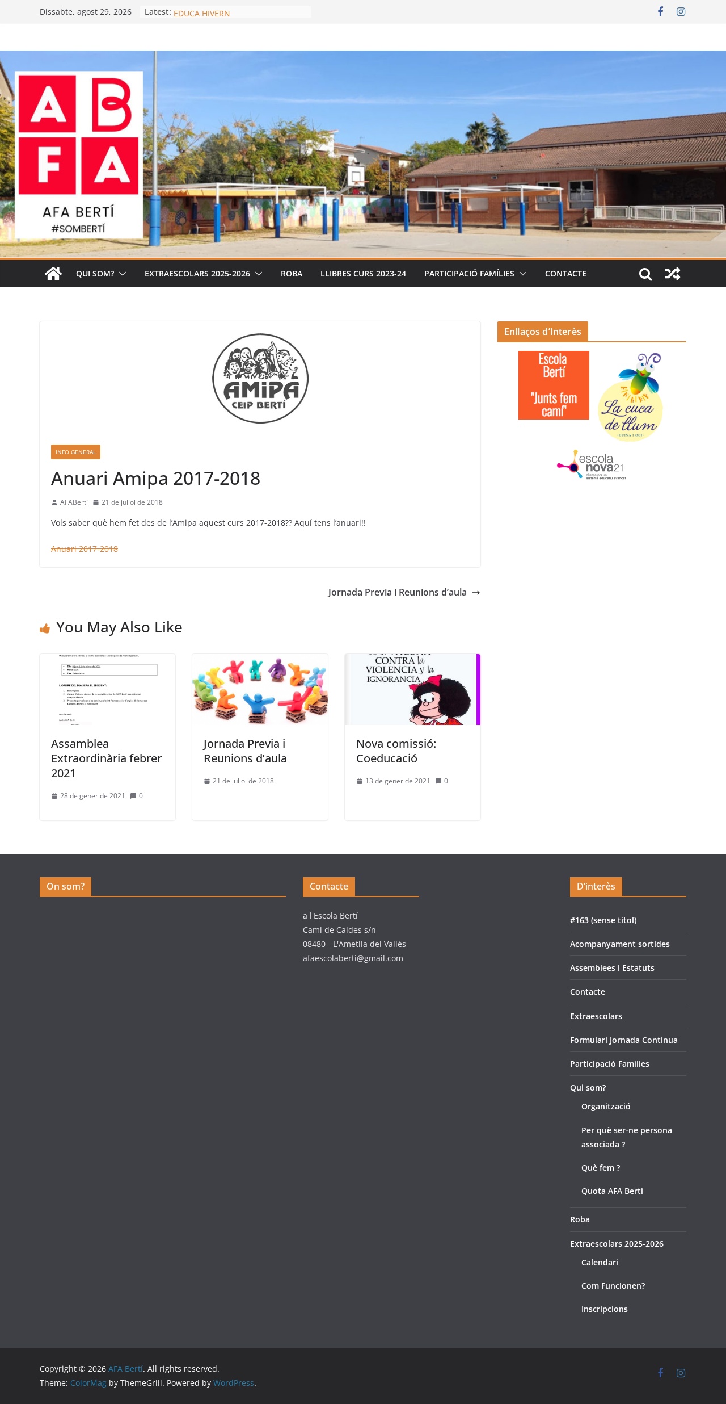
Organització (606, 1106)
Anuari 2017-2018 (84, 548)
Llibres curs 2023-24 (363, 273)
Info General (76, 452)
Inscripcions (604, 1309)
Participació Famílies (469, 273)
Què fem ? (600, 1167)
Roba (291, 273)
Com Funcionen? (613, 1285)
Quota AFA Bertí (612, 1190)
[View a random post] (672, 273)
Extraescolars (596, 1016)
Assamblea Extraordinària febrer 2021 (106, 758)
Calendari (599, 1262)
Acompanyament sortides (620, 943)
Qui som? (95, 273)
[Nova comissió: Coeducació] (412, 662)
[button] (120, 274)
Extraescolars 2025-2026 (197, 273)
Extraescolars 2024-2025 (219, 11)
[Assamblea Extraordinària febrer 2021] (107, 662)
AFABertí (74, 502)
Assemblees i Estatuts (612, 967)
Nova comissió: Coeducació (396, 751)
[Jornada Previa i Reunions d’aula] (260, 662)
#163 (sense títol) (603, 920)
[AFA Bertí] (363, 58)
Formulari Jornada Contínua (624, 1039)
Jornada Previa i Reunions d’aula (397, 592)
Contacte (565, 273)
